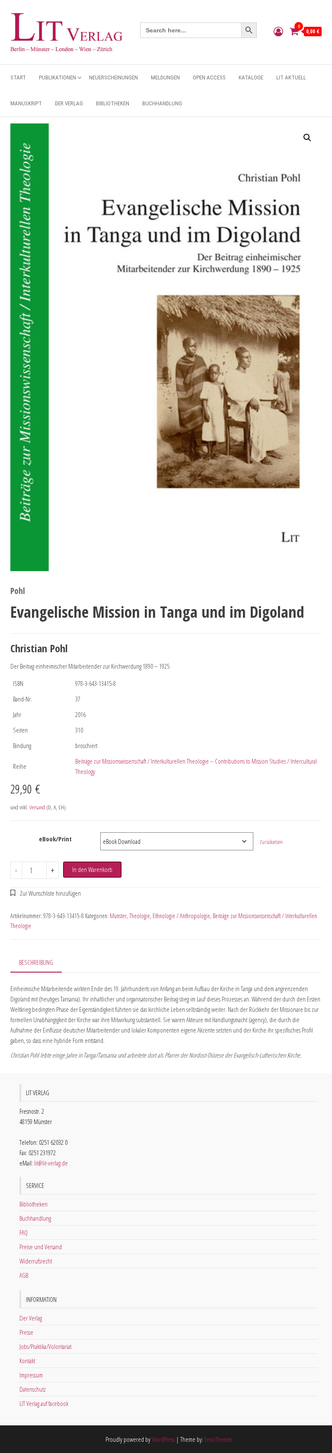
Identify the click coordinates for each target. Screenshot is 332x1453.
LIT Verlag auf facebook (43, 1403)
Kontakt (27, 1360)
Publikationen (57, 77)
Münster (118, 916)
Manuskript (26, 103)
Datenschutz (32, 1389)
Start (18, 77)
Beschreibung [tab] (36, 962)
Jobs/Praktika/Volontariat (45, 1346)
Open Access (209, 77)
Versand (37, 807)
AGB (23, 1275)
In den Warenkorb (92, 869)
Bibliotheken (112, 103)
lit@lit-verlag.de (51, 1163)
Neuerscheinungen (113, 77)
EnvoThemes (218, 1439)
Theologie (139, 916)
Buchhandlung (162, 103)
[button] (307, 137)
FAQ (23, 1232)
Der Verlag (69, 103)
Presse (26, 1332)
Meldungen (165, 77)
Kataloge (251, 77)
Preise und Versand (40, 1246)
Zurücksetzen (271, 842)
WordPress (163, 1439)
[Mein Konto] (278, 31)
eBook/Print (55, 838)
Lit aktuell (291, 77)
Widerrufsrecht (35, 1261)
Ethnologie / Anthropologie (181, 916)
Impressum (31, 1375)
